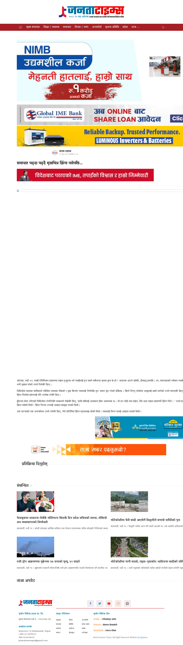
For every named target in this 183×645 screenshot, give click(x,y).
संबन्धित (23, 486)
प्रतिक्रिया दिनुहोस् (34, 464)
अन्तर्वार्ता (96, 27)
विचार (71, 620)
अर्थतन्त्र (71, 628)
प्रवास (83, 628)
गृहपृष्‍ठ (58, 620)
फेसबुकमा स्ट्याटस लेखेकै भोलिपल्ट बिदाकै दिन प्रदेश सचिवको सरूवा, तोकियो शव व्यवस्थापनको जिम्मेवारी (62, 520)
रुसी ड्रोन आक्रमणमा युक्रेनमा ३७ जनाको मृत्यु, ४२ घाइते (48, 562)
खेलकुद (71, 633)
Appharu (144, 638)
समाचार (67, 27)
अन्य (133, 27)
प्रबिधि (71, 624)
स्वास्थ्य (58, 628)
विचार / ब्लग (81, 27)
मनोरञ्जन (85, 633)
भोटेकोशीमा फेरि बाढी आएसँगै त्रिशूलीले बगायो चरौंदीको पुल (145, 520)
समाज (58, 633)
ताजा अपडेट (26, 581)
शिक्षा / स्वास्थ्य (51, 27)
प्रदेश (125, 27)
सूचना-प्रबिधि (112, 27)
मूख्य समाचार (33, 27)
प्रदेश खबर (85, 624)
